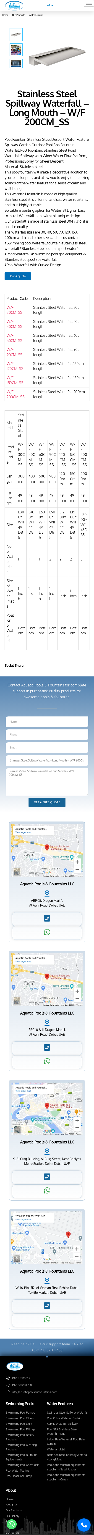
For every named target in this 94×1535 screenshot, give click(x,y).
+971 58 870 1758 (47, 1350)
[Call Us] (84, 1525)
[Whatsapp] (12, 1524)
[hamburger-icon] (89, 3)
